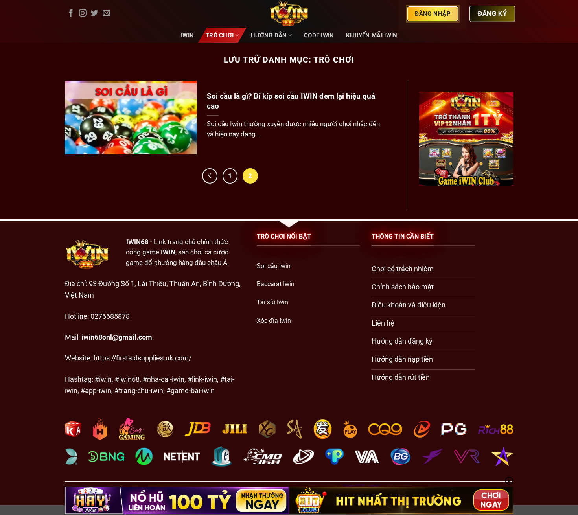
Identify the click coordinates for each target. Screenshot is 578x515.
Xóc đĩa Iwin (274, 320)
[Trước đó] (209, 176)
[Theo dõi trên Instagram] (83, 13)
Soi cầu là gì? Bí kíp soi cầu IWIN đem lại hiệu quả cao (291, 101)
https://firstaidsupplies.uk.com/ (142, 358)
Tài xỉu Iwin (272, 302)
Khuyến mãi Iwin (371, 35)
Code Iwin (319, 35)
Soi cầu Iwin (274, 266)
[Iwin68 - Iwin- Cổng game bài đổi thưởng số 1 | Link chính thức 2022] (289, 14)
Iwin (187, 35)
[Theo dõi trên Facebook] (71, 13)
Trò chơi (220, 35)
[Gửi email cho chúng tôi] (106, 13)
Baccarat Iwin (276, 284)
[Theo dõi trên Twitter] (94, 13)
